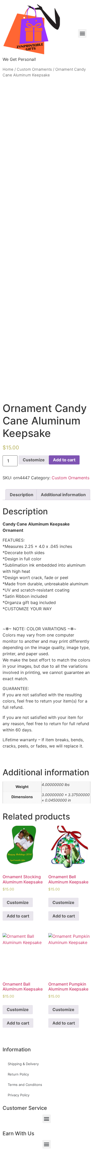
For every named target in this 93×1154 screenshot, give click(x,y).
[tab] (21, 494)
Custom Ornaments (34, 69)
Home (8, 69)
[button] (46, 1118)
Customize (34, 459)
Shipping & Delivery (23, 1064)
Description (21, 494)
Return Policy (18, 1074)
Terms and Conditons (25, 1085)
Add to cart (64, 459)
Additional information (63, 494)
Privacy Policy (18, 1095)
